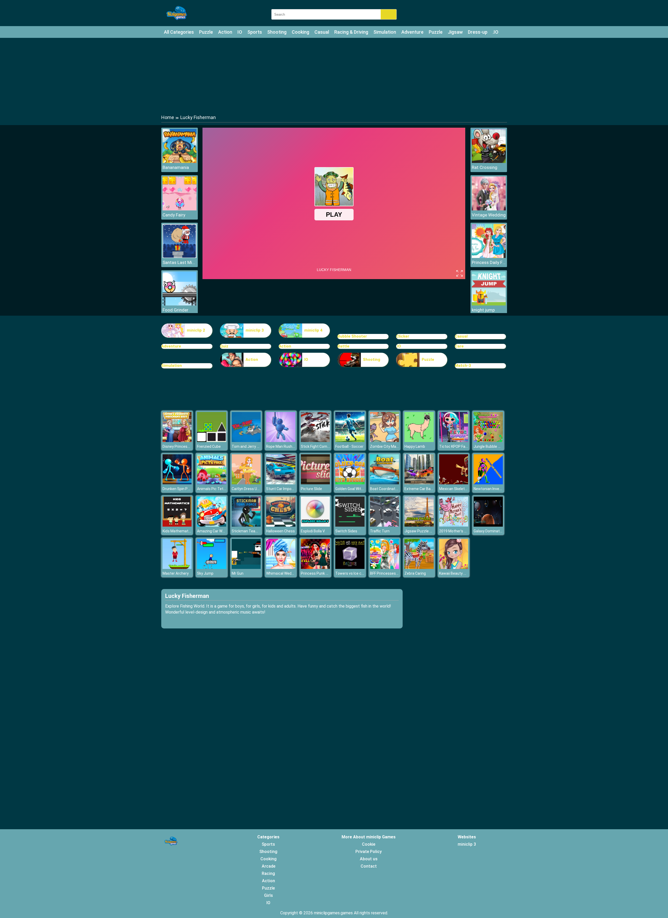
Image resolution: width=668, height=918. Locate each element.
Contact (369, 866)
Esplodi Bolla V (313, 531)
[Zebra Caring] (419, 567)
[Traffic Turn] (384, 525)
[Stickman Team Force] (246, 525)
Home (167, 117)
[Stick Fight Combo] (315, 440)
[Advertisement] (334, 75)
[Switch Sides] (350, 525)
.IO (495, 32)
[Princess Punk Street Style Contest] (315, 567)
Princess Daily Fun (489, 262)
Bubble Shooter (352, 336)
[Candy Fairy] (179, 209)
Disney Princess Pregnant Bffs (188, 446)
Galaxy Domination (489, 531)
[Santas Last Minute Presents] (179, 256)
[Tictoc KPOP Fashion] (453, 440)
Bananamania (176, 167)
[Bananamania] (179, 161)
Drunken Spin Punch (179, 489)
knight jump (483, 310)
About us (369, 858)
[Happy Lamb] (419, 440)
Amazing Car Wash (213, 531)
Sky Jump (205, 573)
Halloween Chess (280, 531)
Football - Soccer (349, 446)
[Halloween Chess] (280, 525)
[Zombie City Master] (384, 440)
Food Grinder (175, 310)
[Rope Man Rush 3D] (280, 440)
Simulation (384, 32)
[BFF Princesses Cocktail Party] (384, 567)
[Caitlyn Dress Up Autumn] (246, 482)
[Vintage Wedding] (489, 209)
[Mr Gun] (246, 567)
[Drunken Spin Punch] (177, 482)
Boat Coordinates (384, 489)
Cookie (368, 844)
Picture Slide (311, 489)
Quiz (224, 346)
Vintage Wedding (489, 214)
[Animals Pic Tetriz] (211, 482)
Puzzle (206, 32)
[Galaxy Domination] (488, 525)
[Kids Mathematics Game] (177, 525)
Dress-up (477, 32)
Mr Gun (237, 573)
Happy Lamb (414, 446)
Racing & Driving (351, 32)
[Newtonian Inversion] (488, 482)
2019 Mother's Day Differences (465, 531)
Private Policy (368, 851)
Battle (343, 346)
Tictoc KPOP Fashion (456, 446)
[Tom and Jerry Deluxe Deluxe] (246, 440)
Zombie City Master (386, 446)
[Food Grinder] (179, 304)
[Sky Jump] (211, 567)
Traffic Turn (380, 531)
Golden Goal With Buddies (356, 489)
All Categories (179, 32)
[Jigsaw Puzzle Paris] (419, 525)
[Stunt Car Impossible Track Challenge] (280, 482)
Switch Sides (346, 531)
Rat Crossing (484, 167)
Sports (254, 32)
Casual (321, 32)
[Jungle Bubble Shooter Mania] (488, 440)
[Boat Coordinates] (384, 482)
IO (239, 32)
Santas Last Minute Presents (179, 262)
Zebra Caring (415, 573)
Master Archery (176, 573)
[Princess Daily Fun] (489, 256)
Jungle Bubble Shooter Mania (498, 446)
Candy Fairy (174, 214)
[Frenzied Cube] (211, 440)
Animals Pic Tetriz (212, 489)
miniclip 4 (313, 330)
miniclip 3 (255, 330)
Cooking (300, 32)
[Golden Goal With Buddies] (350, 482)
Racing (268, 873)
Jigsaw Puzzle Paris (421, 531)
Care (459, 346)
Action (225, 32)
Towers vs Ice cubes (352, 573)
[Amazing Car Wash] (211, 525)
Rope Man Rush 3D (281, 446)
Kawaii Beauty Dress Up (459, 573)
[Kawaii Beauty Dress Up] (453, 567)
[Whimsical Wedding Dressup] (280, 567)
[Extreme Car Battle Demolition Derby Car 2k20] (419, 482)
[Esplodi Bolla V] (315, 525)
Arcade (268, 866)
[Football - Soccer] (350, 440)
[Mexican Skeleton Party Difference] (453, 482)
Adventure (412, 32)
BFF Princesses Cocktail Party (395, 573)
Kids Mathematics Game (183, 531)
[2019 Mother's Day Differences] (453, 525)
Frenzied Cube (209, 446)
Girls (268, 895)
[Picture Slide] (315, 482)
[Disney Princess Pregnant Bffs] (177, 440)
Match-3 (463, 365)
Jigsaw (455, 32)
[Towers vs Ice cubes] (350, 567)
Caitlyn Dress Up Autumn (252, 489)
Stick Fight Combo (316, 446)
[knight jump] (489, 304)
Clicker (402, 336)
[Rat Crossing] (489, 161)
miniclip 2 (196, 330)
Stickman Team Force (250, 531)
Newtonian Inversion (491, 489)
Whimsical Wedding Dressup (289, 573)
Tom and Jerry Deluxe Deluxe (256, 446)
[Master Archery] (177, 567)
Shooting (277, 32)
